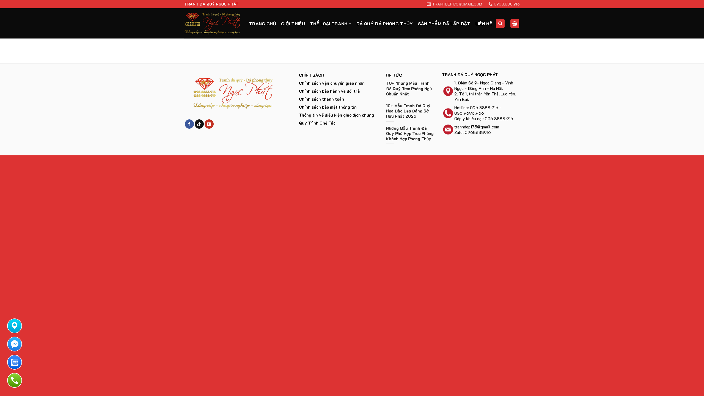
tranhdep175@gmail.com (476, 127)
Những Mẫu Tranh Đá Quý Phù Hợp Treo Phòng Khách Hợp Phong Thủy (410, 133)
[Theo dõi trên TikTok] (199, 124)
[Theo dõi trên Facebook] (189, 124)
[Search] (500, 23)
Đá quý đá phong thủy (384, 23)
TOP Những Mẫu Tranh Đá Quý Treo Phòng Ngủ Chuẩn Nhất (409, 88)
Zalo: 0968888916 (472, 132)
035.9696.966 (469, 113)
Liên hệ (483, 23)
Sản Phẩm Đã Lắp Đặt (444, 23)
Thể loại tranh (328, 23)
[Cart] (514, 23)
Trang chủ (262, 23)
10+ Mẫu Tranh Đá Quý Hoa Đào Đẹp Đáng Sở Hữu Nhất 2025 (408, 111)
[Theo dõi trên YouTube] (209, 124)
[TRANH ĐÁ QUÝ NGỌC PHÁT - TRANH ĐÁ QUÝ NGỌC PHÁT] (212, 23)
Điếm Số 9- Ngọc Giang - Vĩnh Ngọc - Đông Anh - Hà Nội (483, 85)
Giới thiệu (293, 23)
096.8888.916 (484, 107)
